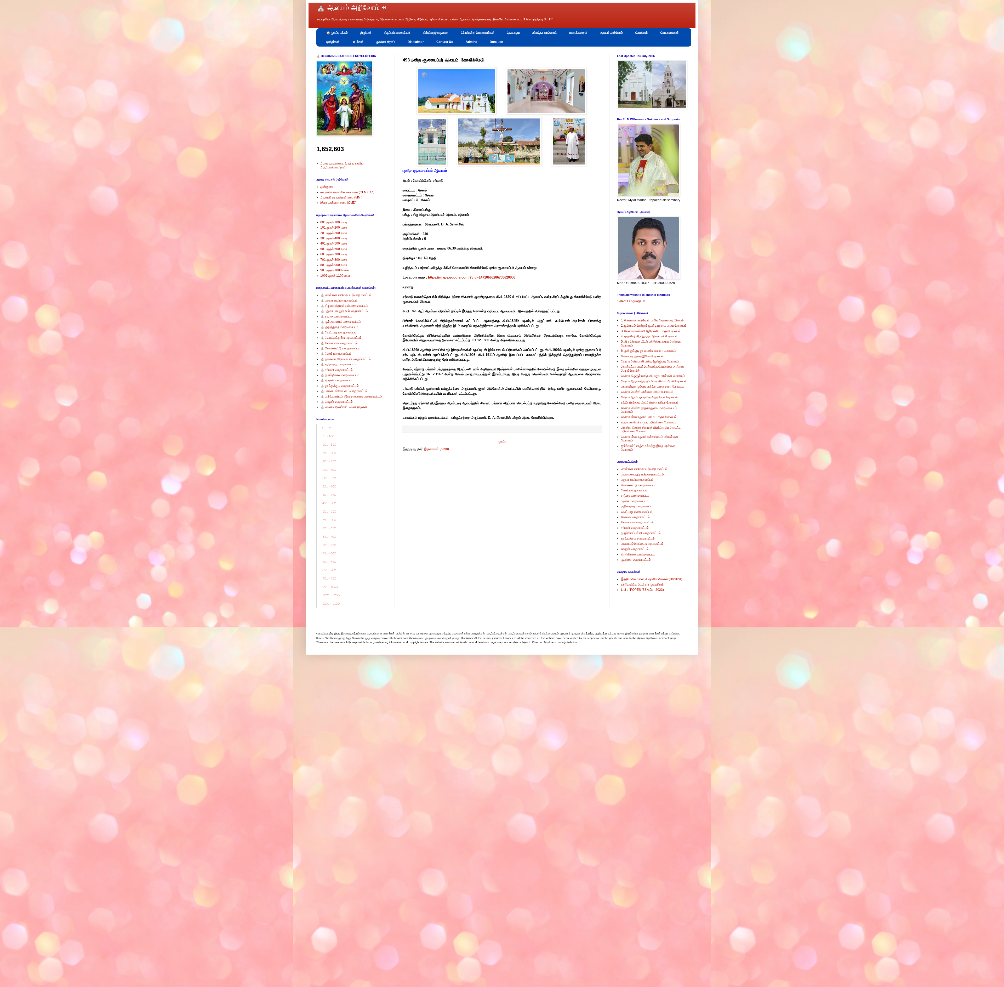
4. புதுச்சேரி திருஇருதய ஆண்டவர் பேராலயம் (649, 336)
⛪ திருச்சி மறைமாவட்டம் (336, 380)
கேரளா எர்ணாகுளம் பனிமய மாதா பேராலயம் (649, 417)
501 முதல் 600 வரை (333, 249)
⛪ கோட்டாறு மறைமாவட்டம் (338, 332)
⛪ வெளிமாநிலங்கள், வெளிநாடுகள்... (344, 407)
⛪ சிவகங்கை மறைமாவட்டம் (339, 343)
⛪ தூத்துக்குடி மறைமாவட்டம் (339, 386)
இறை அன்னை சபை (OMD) (338, 203)
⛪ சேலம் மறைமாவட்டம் (335, 353)
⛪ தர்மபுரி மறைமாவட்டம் (336, 370)
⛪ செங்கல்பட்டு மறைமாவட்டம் (340, 348)
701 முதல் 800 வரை (333, 260)
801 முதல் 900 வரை (333, 265)
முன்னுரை (326, 187)
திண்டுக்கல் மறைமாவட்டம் (638, 554)
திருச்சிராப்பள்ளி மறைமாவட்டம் (641, 533)
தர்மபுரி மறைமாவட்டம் (635, 528)
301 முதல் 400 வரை (333, 238)
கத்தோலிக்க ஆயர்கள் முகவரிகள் (642, 584)
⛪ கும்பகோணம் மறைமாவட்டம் (340, 322)
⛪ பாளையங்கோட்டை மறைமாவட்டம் (344, 391)
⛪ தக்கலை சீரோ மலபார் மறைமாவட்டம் (345, 359)
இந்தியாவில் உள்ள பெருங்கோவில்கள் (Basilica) (651, 579)
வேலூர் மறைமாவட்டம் (635, 549)
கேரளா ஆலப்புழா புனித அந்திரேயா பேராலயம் (649, 397)
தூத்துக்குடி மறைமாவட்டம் (638, 538)
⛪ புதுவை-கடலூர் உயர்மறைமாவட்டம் (344, 311)
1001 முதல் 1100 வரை (335, 275)
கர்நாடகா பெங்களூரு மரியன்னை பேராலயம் (648, 422)
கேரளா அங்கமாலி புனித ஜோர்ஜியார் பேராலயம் (650, 361)
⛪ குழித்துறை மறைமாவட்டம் (339, 327)
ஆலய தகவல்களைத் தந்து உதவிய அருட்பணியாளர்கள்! (341, 165)
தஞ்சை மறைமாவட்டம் (635, 495)
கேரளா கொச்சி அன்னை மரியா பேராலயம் (647, 392)
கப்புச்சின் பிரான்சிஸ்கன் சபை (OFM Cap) (347, 192)
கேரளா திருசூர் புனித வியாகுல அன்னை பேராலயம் (653, 376)
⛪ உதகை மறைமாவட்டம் (336, 316)
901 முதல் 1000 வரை (334, 270)
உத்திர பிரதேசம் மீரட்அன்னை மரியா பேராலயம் (649, 402)
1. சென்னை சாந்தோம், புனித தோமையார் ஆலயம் (652, 320)
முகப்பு (502, 441)
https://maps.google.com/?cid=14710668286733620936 (471, 277)
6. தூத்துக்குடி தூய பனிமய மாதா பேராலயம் (648, 351)
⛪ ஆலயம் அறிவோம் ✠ (351, 8)
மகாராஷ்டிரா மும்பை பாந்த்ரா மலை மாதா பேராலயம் (652, 386)
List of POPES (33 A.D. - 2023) (642, 590)
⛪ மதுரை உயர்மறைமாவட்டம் (338, 300)
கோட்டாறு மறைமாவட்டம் (636, 512)
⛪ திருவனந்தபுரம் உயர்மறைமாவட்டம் (344, 306)
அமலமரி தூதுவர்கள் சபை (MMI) (341, 197)
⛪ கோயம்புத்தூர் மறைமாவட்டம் (341, 337)
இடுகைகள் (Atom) (436, 449)
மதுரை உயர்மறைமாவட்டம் (637, 479)
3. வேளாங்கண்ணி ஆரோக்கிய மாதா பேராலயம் (651, 331)
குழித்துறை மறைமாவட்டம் (637, 506)
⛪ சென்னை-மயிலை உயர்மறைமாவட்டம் (346, 295)
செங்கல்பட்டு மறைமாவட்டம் (638, 485)
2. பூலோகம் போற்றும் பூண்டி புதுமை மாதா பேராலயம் (654, 325)
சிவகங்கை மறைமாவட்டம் (637, 522)
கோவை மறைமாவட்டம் (635, 517)
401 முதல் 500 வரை (333, 243)
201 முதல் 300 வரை (333, 233)
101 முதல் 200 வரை (333, 227)
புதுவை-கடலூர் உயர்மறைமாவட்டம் (642, 474)
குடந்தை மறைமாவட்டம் (636, 559)
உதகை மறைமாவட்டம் (634, 501)
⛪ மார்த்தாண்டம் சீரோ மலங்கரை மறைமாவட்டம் (351, 396)
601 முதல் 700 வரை (333, 254)
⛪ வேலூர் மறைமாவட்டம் (336, 402)
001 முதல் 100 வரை (333, 222)
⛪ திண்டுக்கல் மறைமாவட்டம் (339, 375)
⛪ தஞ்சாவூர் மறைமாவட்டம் (338, 364)
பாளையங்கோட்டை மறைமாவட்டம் (642, 544)
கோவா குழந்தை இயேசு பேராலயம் (642, 356)
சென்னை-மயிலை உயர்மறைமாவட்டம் (644, 469)
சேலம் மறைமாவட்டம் (634, 490)
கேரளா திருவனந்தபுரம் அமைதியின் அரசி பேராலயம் (654, 381)
